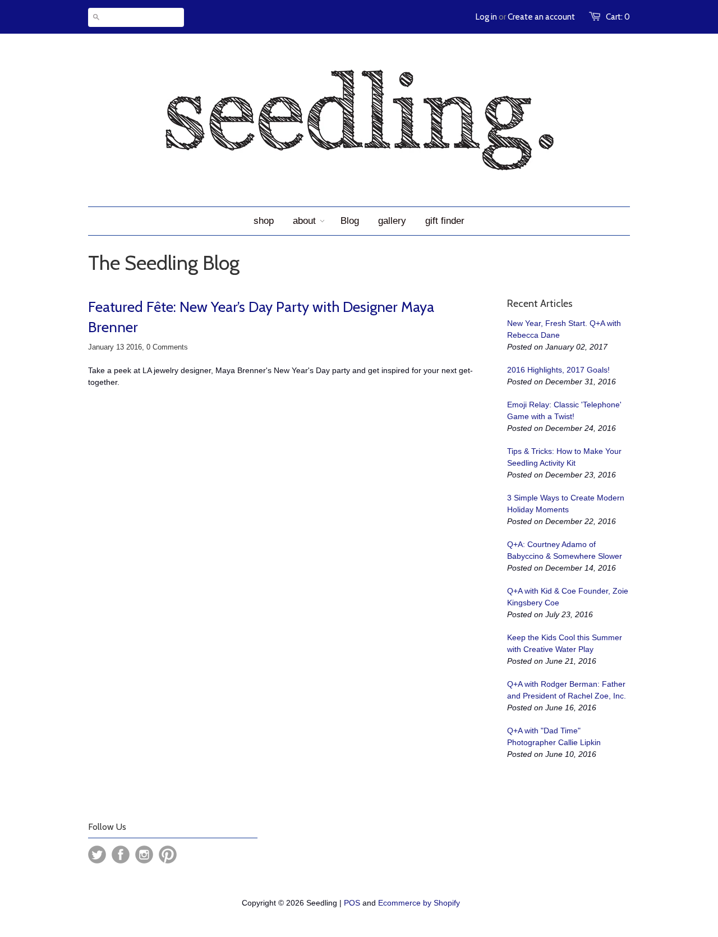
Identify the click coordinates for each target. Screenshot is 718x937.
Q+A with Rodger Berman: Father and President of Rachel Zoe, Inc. (566, 689)
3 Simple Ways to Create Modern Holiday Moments (565, 503)
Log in (486, 17)
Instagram (144, 854)
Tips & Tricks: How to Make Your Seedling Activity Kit (564, 457)
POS (352, 902)
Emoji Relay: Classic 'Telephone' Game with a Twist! (564, 410)
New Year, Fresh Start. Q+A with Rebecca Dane (564, 329)
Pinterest (168, 854)
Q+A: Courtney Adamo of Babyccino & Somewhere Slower (564, 550)
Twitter (97, 854)
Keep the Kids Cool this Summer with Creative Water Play (564, 643)
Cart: (618, 17)
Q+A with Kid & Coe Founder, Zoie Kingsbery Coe (567, 596)
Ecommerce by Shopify (419, 902)
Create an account (541, 17)
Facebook (121, 854)
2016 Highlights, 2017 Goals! (558, 369)
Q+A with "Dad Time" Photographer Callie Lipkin (554, 736)
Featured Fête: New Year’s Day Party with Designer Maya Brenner (261, 317)
